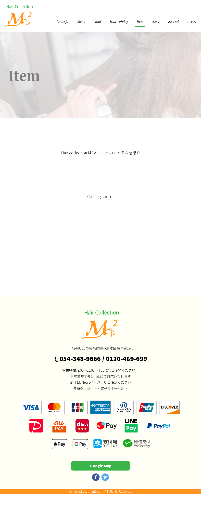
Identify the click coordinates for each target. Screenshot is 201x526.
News (156, 21)
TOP (9, 121)
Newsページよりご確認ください (106, 382)
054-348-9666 (80, 358)
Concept (63, 21)
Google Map (100, 465)
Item (140, 21)
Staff (97, 21)
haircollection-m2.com (88, 491)
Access (192, 21)
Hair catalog (119, 21)
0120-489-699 (126, 358)
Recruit (173, 21)
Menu (81, 21)
